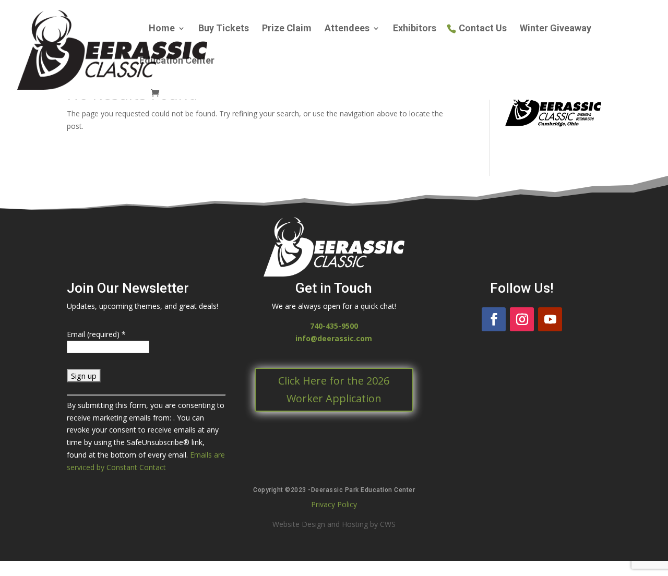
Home (162, 29)
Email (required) (96, 334)
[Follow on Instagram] (522, 319)
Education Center (176, 61)
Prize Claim (287, 29)
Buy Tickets (223, 29)
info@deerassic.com (333, 338)
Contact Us (483, 29)
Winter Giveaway (555, 29)
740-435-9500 (334, 326)
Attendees (347, 29)
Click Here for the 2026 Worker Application (333, 389)
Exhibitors (414, 29)
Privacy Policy (334, 504)
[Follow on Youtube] (550, 319)
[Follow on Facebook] (494, 319)
